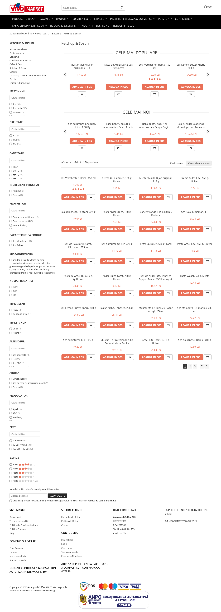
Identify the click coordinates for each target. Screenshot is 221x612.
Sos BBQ (17, 363)
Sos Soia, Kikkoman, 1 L (194, 212)
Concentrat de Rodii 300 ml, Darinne (156, 213)
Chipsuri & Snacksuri (19, 82)
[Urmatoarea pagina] (206, 366)
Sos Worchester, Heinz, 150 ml (154, 66)
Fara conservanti (21, 221)
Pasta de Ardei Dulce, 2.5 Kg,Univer (118, 66)
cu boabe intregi (21, 313)
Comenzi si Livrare (22, 541)
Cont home (67, 548)
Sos (14, 104)
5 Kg (15, 139)
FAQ (11, 533)
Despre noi (103, 25)
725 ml (16, 175)
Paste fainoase (16, 53)
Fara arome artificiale (23, 217)
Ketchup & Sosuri (18, 68)
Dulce (15, 328)
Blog (131, 25)
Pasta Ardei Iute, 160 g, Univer (194, 244)
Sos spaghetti (19, 354)
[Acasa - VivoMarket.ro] (26, 8)
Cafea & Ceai (15, 64)
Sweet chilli (18, 378)
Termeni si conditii (18, 521)
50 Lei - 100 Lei (20, 444)
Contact (65, 525)
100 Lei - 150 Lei (20, 448)
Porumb (17, 190)
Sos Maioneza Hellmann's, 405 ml (194, 309)
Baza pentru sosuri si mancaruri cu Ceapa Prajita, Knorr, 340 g (154, 125)
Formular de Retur (70, 517)
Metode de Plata (17, 556)
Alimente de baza (18, 49)
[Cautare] (122, 8)
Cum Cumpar (16, 548)
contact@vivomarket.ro (183, 521)
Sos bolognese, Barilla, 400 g (194, 340)
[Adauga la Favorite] (82, 94)
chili (15, 359)
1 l (14, 167)
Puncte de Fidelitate (71, 556)
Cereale (13, 71)
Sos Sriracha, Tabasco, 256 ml (117, 308)
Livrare (13, 552)
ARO (15, 413)
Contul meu (69, 532)
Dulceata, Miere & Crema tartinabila (27, 75)
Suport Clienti (71, 510)
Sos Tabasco (19, 245)
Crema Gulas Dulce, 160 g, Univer (117, 179)
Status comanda (17, 560)
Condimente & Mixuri (20, 60)
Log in (64, 543)
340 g (15, 143)
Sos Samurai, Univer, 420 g (117, 244)
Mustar (16, 112)
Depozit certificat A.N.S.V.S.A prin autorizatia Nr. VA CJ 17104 (32, 569)
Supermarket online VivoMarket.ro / (30, 33)
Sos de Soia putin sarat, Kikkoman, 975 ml (78, 245)
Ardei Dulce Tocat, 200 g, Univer (117, 277)
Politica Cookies (17, 529)
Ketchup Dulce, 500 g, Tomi (156, 244)
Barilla (16, 417)
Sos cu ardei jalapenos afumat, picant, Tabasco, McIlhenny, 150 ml (191, 125)
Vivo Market (18, 510)
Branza (16, 195)
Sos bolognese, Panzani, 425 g (78, 212)
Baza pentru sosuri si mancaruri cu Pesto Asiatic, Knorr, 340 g (118, 125)
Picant (16, 332)
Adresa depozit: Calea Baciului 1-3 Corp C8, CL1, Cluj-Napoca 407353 (84, 567)
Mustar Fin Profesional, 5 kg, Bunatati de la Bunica (117, 341)
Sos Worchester (21, 241)
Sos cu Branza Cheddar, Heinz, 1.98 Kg (82, 125)
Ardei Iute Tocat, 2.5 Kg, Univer (156, 341)
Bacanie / (57, 33)
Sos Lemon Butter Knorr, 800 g (191, 66)
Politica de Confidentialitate (102, 500)
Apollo (16, 409)
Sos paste (17, 108)
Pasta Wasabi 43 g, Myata (194, 276)
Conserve (14, 56)
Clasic (15, 309)
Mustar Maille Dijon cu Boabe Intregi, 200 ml (156, 309)
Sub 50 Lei (18, 440)
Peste (16, 464)
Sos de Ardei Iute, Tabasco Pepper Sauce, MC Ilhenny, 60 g (156, 277)
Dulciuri (13, 79)
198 (14, 295)
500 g (15, 135)
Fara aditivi (18, 225)
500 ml (16, 171)
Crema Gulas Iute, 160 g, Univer (195, 179)
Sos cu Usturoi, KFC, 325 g (78, 340)
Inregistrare (67, 539)
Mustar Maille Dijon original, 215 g (82, 66)
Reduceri (119, 25)
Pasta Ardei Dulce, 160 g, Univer (117, 213)
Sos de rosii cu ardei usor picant (29, 382)
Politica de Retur (69, 521)
